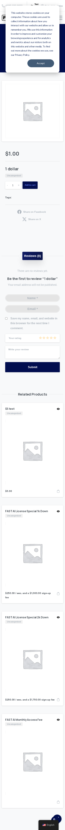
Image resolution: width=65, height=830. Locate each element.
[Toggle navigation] (59, 18)
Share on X (34, 219)
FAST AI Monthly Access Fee (23, 720)
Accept (41, 63)
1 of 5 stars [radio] (40, 337)
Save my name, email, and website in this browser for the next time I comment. (33, 323)
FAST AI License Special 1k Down (26, 511)
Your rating (15, 338)
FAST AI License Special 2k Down (27, 617)
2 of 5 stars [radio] (43, 337)
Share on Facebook (34, 211)
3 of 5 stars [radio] (47, 337)
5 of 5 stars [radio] (54, 337)
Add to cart (30, 185)
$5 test (10, 409)
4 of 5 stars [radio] (51, 337)
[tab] (32, 256)
